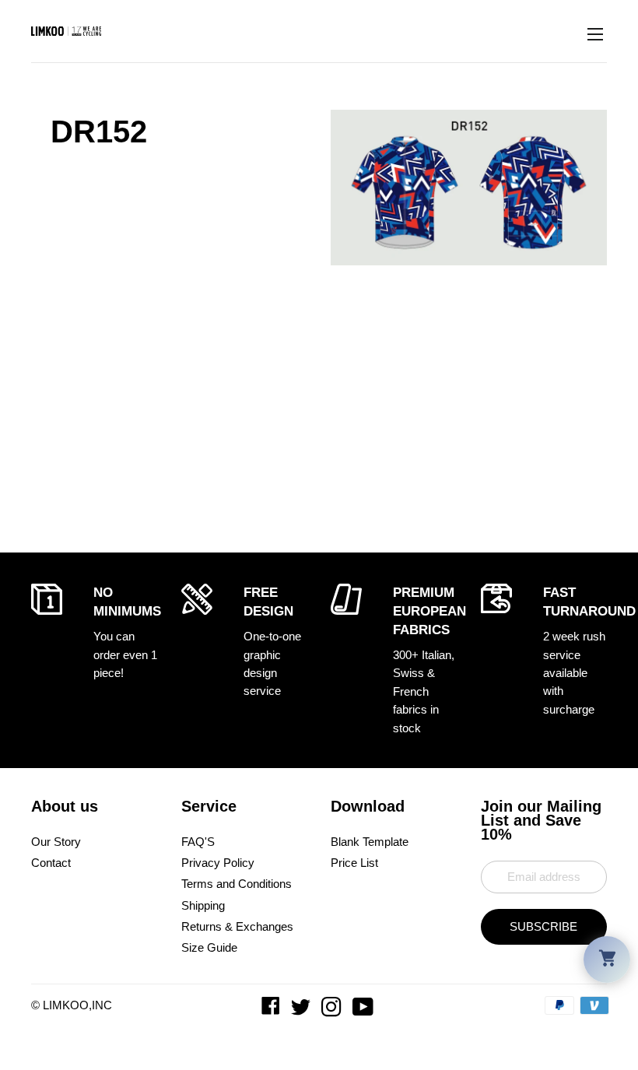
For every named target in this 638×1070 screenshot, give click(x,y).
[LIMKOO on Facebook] (272, 1010)
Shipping (203, 905)
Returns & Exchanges (237, 926)
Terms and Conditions (236, 883)
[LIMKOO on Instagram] (333, 1010)
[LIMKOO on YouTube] (364, 1010)
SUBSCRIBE (543, 926)
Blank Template (369, 841)
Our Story (56, 841)
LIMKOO (66, 1005)
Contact (51, 862)
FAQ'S (198, 841)
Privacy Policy (217, 862)
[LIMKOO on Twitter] (302, 1010)
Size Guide (209, 947)
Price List (354, 862)
